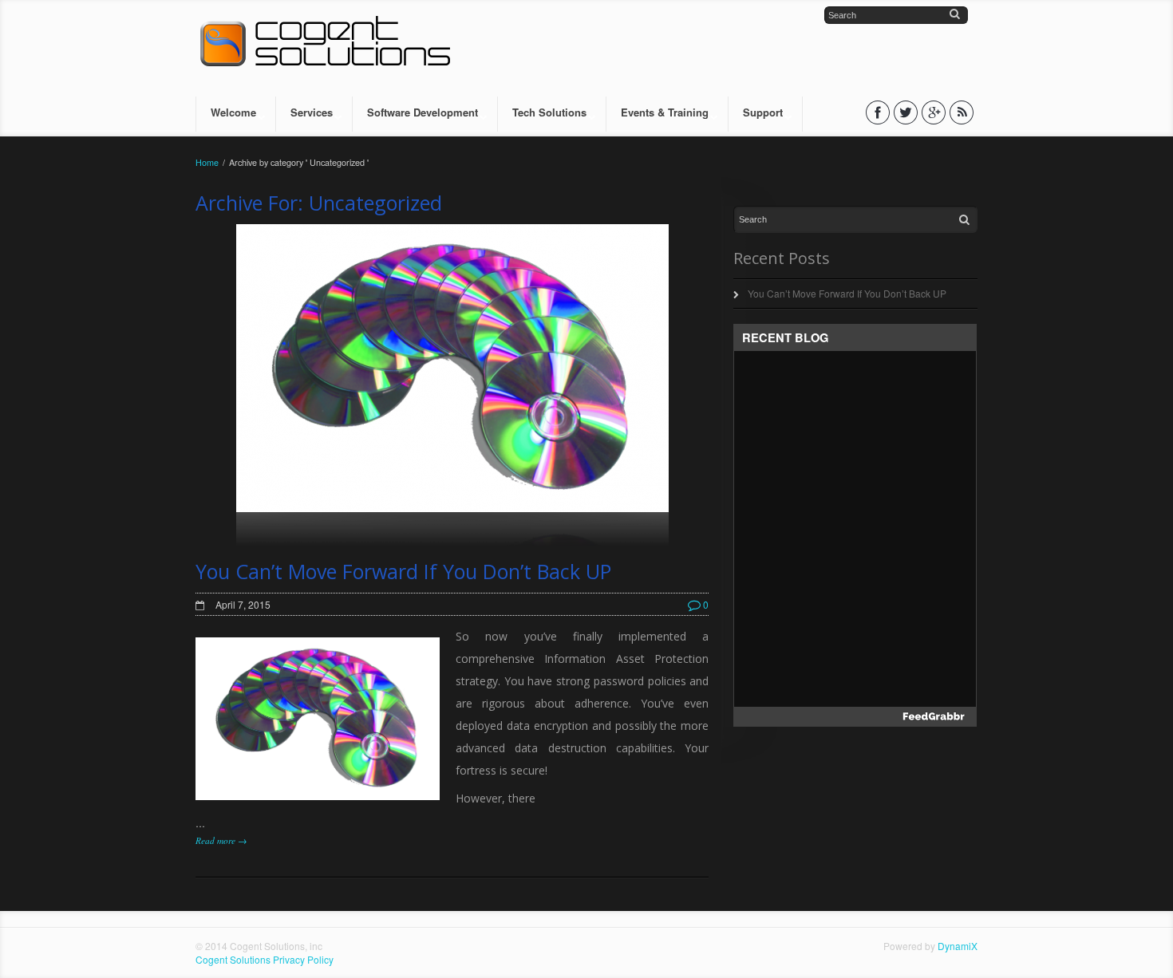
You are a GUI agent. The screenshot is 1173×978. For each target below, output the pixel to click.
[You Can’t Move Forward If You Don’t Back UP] (452, 385)
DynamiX (958, 945)
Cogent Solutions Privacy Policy (265, 959)
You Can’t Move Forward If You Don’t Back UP (403, 571)
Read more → (221, 840)
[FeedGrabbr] (855, 716)
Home (207, 162)
